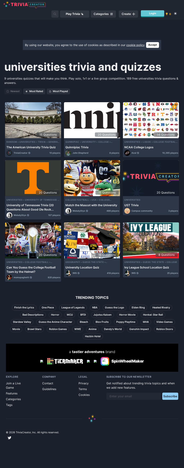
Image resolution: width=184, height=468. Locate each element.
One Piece (48, 307)
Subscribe (170, 396)
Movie (16, 329)
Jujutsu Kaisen (102, 314)
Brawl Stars (34, 329)
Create (126, 14)
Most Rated (36, 91)
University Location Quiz (82, 267)
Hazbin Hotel (93, 336)
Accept (152, 44)
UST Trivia (131, 205)
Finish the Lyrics (24, 307)
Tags (9, 405)
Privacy (84, 383)
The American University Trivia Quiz (31, 147)
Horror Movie (127, 314)
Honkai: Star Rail (153, 314)
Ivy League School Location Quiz (146, 267)
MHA (146, 321)
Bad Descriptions (32, 314)
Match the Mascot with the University (91, 205)
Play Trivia (73, 14)
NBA (94, 307)
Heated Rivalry (161, 307)
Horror (55, 314)
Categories (13, 399)
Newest (15, 91)
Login (152, 13)
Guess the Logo (114, 307)
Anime (92, 329)
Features (11, 393)
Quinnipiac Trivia (76, 147)
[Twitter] (9, 437)
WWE (77, 329)
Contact (47, 383)
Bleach (84, 321)
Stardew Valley (22, 321)
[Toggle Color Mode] (175, 13)
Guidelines (49, 389)
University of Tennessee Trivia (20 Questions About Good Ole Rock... (30, 207)
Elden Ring (138, 307)
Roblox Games (58, 329)
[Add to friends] (55, 14)
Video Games (164, 321)
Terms (83, 389)
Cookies (84, 395)
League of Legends (73, 307)
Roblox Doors (164, 329)
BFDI (83, 314)
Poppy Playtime (125, 321)
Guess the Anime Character (55, 321)
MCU (70, 314)
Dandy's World (113, 329)
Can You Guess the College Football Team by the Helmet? (31, 269)
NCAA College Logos (138, 147)
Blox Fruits (102, 321)
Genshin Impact (139, 329)
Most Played (60, 91)
